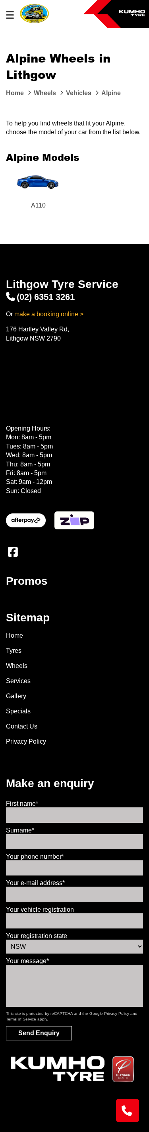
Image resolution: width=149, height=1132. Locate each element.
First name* (22, 803)
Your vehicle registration (40, 909)
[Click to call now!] (127, 1110)
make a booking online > (48, 314)
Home (14, 635)
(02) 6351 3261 (46, 297)
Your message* (27, 961)
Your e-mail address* (35, 882)
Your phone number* (35, 856)
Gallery (16, 696)
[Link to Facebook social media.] (13, 552)
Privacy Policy (26, 741)
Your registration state (36, 935)
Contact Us (21, 726)
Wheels (16, 665)
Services (18, 681)
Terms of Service (21, 1019)
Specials (18, 711)
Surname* (20, 830)
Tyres (13, 650)
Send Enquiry (39, 1033)
